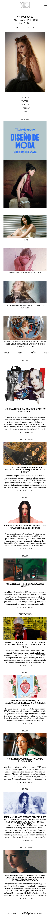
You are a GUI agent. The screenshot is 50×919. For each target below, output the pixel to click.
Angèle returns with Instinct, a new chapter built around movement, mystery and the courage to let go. (25, 344)
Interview (22, 440)
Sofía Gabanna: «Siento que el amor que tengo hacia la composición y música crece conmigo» (25, 878)
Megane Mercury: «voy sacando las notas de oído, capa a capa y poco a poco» (25, 645)
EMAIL (25, 112)
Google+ (4, 917)
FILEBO (25, 240)
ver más (30, 432)
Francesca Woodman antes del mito (25, 273)
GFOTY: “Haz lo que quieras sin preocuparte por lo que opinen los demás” (25, 470)
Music (25, 360)
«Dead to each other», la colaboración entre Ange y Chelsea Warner (25, 703)
